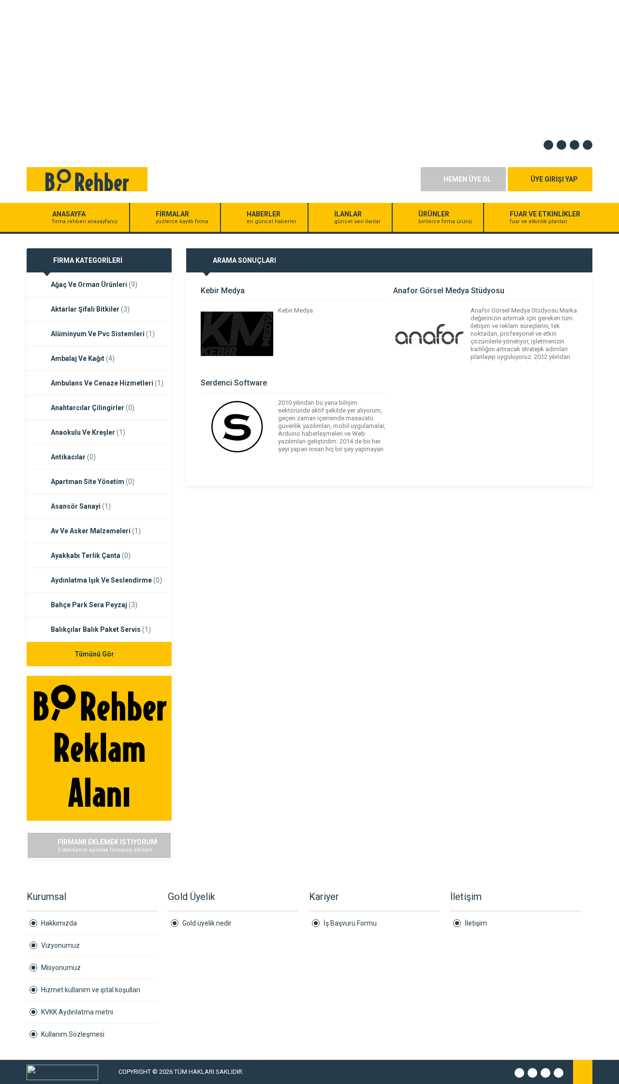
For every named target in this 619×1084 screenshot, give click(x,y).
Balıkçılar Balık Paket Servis (101, 629)
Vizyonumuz (60, 945)
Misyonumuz (61, 967)
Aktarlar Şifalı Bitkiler (90, 309)
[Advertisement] (290, 67)
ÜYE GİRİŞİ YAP (554, 179)
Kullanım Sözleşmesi (72, 1034)
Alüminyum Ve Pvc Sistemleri (103, 334)
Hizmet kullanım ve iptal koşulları (90, 990)
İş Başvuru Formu (350, 923)
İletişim (476, 923)
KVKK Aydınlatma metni (77, 1012)
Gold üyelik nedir (207, 923)
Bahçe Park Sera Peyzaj (94, 605)
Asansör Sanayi (81, 506)
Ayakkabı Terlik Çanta (91, 555)
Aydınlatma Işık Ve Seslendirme (106, 580)
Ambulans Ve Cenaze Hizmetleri (107, 383)
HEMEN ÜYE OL (467, 179)
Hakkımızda (59, 923)
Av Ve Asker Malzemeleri (96, 531)
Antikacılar (73, 457)
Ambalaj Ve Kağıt (83, 358)
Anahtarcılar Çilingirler (92, 408)
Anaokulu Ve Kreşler (88, 432)
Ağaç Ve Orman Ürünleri (94, 284)
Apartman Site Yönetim (92, 481)
